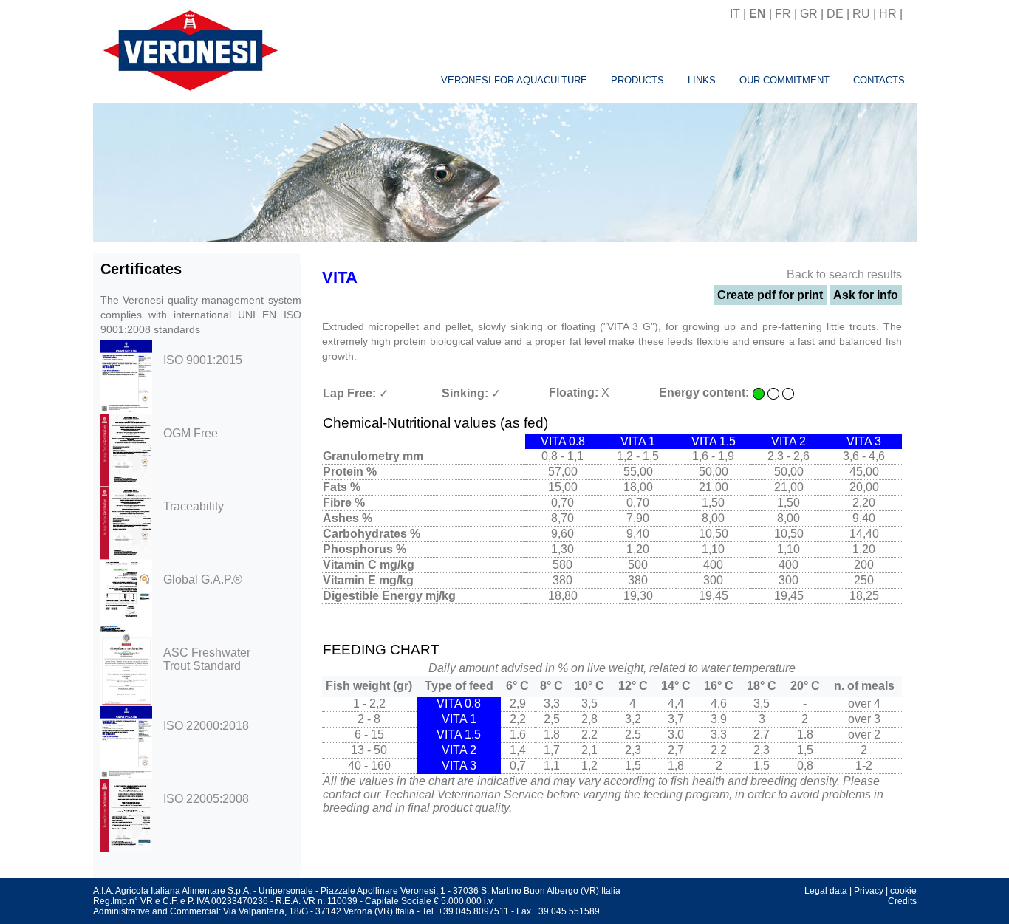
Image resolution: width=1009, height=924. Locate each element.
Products (637, 80)
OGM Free (190, 433)
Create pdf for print (770, 295)
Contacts (879, 80)
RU (861, 13)
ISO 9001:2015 (202, 360)
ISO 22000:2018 (206, 725)
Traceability (193, 506)
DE (835, 13)
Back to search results (844, 274)
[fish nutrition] (187, 48)
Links (702, 80)
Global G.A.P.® (202, 579)
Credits (902, 901)
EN (757, 13)
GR (809, 13)
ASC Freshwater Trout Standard (206, 659)
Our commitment (784, 80)
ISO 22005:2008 (206, 799)
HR (888, 13)
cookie (903, 891)
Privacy (868, 891)
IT (735, 13)
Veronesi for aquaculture (514, 80)
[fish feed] (911, 13)
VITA (340, 277)
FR (783, 13)
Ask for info (865, 295)
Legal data (825, 891)
